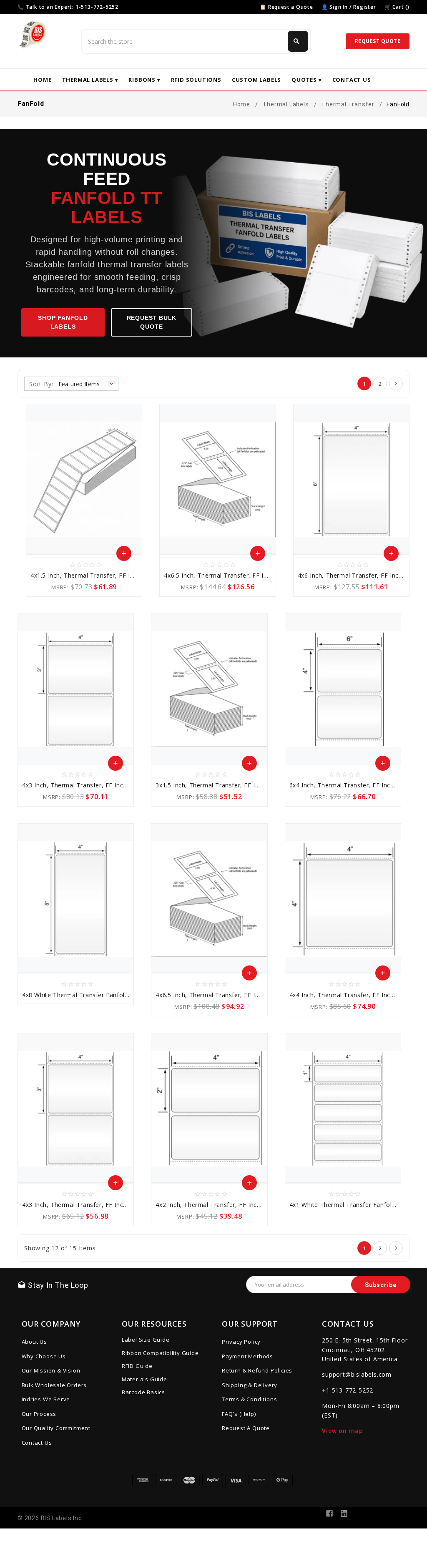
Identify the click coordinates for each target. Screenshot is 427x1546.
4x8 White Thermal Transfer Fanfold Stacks (85, 995)
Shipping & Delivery (249, 1385)
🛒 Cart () (396, 6)
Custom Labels (256, 79)
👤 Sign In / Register (349, 6)
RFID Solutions (196, 79)
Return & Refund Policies (257, 1370)
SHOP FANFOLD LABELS (63, 322)
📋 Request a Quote (286, 6)
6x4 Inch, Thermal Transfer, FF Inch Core (349, 785)
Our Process (39, 1414)
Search (296, 41)
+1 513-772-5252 (347, 1390)
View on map (342, 1431)
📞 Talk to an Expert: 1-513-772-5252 (68, 6)
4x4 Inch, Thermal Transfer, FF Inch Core (349, 995)
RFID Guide (137, 1366)
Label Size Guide (146, 1339)
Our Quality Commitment (56, 1428)
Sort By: (41, 384)
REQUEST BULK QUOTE (152, 322)
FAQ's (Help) (239, 1414)
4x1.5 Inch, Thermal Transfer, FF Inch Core (93, 575)
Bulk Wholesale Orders (54, 1385)
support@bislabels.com (357, 1374)
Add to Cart (124, 555)
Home (42, 79)
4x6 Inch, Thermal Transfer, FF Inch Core (358, 575)
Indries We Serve (46, 1399)
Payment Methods (247, 1356)
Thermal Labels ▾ (90, 79)
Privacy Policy (241, 1341)
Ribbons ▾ (144, 79)
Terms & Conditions (249, 1399)
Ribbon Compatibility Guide (160, 1353)
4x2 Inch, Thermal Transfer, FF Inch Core (216, 1205)
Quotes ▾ (306, 79)
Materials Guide (144, 1379)
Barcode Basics (143, 1392)
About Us (34, 1341)
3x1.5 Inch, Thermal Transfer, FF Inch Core (218, 785)
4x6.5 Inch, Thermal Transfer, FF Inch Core (226, 575)
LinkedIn (344, 1513)
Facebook (329, 1513)
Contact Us (351, 79)
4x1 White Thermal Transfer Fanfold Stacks (353, 1205)
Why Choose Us (44, 1356)
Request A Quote (246, 1428)
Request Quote (378, 41)
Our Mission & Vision (51, 1370)
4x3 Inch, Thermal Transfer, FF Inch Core (82, 785)
